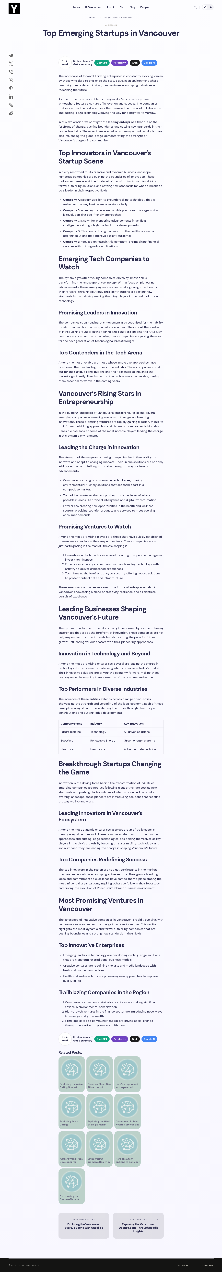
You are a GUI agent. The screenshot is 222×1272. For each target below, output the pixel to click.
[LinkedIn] (11, 97)
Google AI (149, 62)
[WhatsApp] (11, 80)
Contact (207, 1265)
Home (92, 17)
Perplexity (120, 62)
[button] (195, 7)
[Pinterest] (11, 88)
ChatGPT (102, 62)
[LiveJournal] (11, 105)
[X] (11, 64)
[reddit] (11, 113)
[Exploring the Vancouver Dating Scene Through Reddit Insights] (138, 1225)
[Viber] (11, 72)
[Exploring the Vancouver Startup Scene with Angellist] (83, 1225)
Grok (135, 62)
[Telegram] (11, 55)
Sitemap (183, 1265)
